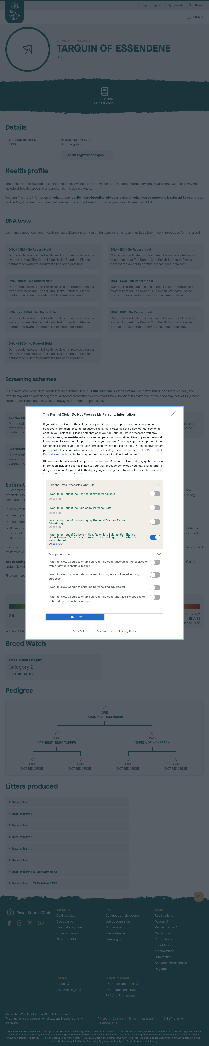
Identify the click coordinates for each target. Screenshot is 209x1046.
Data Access (104, 631)
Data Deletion (81, 631)
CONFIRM (75, 617)
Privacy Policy (128, 631)
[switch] (155, 493)
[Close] (175, 415)
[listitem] (104, 485)
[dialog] (104, 523)
